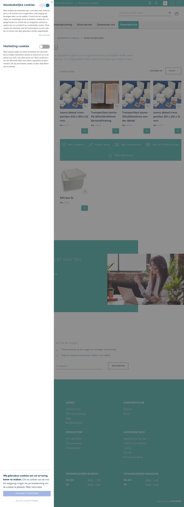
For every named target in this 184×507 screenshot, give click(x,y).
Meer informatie (44, 35)
